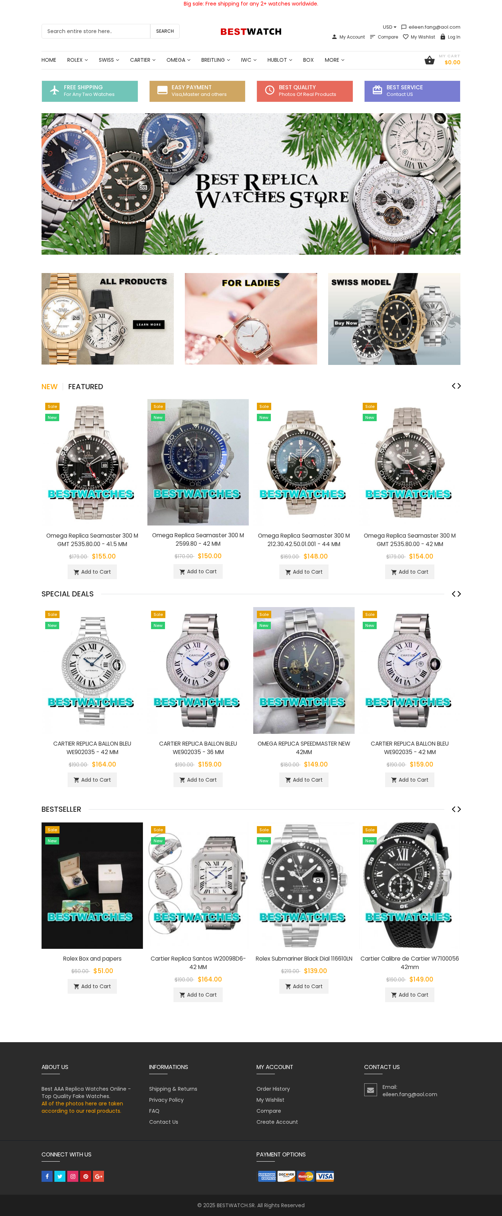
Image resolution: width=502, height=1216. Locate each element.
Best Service (405, 87)
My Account (352, 37)
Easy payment (192, 87)
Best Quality (297, 87)
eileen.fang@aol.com (430, 27)
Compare (388, 37)
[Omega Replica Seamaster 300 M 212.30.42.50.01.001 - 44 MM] (304, 462)
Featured (85, 386)
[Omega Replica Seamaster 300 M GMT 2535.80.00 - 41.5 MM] (92, 462)
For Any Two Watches (89, 94)
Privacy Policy (166, 1100)
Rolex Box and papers (92, 958)
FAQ (154, 1111)
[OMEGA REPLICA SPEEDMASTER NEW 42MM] (304, 670)
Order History (273, 1089)
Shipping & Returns (173, 1089)
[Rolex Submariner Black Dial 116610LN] (304, 885)
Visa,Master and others (199, 94)
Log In (454, 37)
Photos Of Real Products (307, 94)
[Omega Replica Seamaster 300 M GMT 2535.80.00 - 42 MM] (409, 462)
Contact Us (163, 1122)
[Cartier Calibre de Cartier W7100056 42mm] (409, 885)
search (165, 31)
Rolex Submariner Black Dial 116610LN (304, 958)
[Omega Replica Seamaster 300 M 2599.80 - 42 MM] (198, 462)
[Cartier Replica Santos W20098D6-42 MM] (198, 885)
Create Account (277, 1122)
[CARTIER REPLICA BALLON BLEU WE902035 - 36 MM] (198, 670)
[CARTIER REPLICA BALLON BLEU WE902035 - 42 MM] (92, 670)
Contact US (400, 94)
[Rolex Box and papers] (92, 885)
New (50, 386)
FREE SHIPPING (83, 87)
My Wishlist (423, 37)
